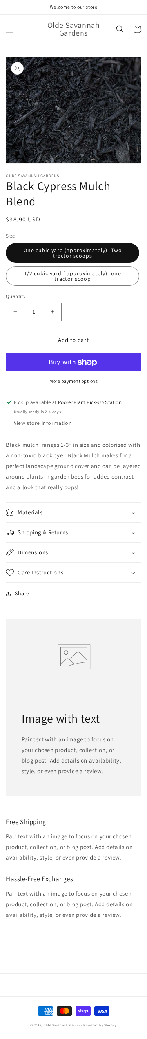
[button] (9, 29)
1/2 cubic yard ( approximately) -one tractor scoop (72, 276)
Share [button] (22, 593)
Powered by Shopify (100, 1025)
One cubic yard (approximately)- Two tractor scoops (73, 253)
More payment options (73, 381)
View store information (43, 422)
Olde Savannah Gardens (63, 1025)
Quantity (15, 296)
